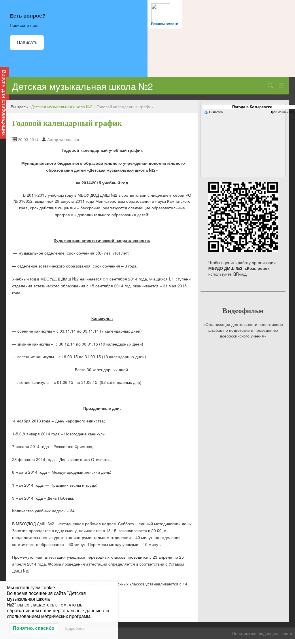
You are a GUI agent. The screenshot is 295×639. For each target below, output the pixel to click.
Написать (27, 42)
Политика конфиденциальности (262, 633)
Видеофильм (243, 310)
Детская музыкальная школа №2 (82, 85)
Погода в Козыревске (252, 107)
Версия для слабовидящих (4, 103)
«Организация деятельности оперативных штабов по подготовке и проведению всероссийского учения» (243, 330)
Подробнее (74, 628)
